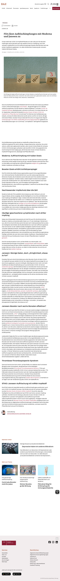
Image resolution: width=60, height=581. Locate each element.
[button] (3, 4)
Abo (56, 8)
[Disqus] (30, 511)
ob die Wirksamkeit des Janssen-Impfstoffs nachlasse (22, 291)
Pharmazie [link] (5, 22)
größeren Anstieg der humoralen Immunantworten (21, 323)
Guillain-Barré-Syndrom (33, 377)
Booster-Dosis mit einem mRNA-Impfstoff (19, 391)
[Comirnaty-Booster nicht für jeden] (10, 470)
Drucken (16, 25)
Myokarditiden (29, 243)
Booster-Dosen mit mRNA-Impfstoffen (25, 400)
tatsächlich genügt (7, 267)
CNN (42, 287)
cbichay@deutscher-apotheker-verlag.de (19, 413)
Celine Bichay (11, 412)
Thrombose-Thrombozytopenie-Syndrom (26, 368)
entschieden (23, 106)
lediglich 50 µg (36, 163)
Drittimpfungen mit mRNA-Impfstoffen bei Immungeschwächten (21, 119)
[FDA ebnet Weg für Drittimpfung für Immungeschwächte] (46, 470)
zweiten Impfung (16, 249)
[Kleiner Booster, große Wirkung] (28, 470)
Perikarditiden (40, 243)
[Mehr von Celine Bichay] (3, 412)
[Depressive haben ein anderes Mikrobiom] (10, 450)
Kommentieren (7, 25)
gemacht (4, 238)
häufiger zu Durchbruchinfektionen (29, 203)
